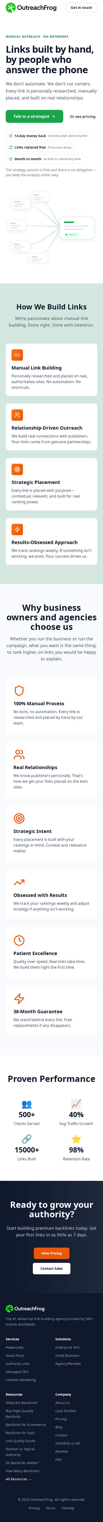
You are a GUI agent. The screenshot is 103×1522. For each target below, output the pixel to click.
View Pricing (51, 1253)
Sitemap (67, 1508)
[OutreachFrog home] (31, 8)
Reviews (61, 1451)
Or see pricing (83, 116)
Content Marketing (21, 1380)
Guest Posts (15, 1355)
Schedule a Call (67, 1443)
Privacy (34, 1508)
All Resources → (19, 1479)
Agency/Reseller (68, 1363)
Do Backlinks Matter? (22, 1462)
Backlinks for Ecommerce (26, 1424)
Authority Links (18, 1363)
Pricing (61, 1419)
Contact (61, 1435)
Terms (51, 1508)
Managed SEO (17, 1371)
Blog (59, 1427)
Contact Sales (51, 1268)
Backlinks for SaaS (20, 1432)
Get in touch (81, 7)
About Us (62, 1402)
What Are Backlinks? (22, 1402)
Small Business (67, 1355)
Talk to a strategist (31, 116)
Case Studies (65, 1411)
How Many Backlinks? (23, 1471)
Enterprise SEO (67, 1347)
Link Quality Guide (20, 1441)
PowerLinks (15, 1347)
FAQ (58, 1459)
